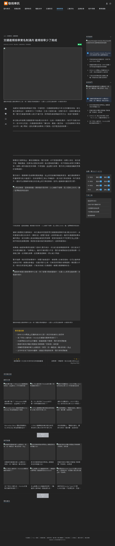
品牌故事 (81, 8)
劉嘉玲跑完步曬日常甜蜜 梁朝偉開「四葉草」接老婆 (38, 344)
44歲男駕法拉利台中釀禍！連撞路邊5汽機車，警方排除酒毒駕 (42, 341)
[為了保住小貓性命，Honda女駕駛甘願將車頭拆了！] (16, 476)
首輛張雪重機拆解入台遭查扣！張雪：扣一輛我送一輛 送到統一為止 (44, 347)
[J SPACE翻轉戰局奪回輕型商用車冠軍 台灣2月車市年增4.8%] (42, 415)
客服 (37, 538)
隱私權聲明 (60, 538)
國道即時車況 (92, 201)
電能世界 (38, 8)
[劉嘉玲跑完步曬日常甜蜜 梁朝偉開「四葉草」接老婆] (69, 451)
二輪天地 (70, 8)
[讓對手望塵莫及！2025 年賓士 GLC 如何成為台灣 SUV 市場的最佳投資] (69, 391)
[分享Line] (6, 114)
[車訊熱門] (110, 82)
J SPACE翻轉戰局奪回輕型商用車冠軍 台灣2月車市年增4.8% (42, 426)
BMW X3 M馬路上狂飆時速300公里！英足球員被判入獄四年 (41, 334)
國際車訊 (28, 8)
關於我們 (80, 538)
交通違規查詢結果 (93, 208)
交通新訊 (49, 8)
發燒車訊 (9, 35)
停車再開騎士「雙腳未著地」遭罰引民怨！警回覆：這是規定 (69, 426)
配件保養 (91, 8)
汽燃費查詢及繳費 (93, 212)
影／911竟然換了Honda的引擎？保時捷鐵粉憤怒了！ (41, 402)
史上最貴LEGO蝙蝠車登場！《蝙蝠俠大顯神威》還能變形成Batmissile (42, 487)
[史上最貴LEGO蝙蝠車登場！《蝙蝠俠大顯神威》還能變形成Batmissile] (42, 476)
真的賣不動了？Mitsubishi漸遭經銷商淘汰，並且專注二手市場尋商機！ (15, 402)
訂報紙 (74, 538)
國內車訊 (7, 8)
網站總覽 (87, 538)
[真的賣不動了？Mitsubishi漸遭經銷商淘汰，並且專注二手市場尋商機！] (16, 391)
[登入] (106, 3)
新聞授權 (42, 538)
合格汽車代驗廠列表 (94, 204)
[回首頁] (14, 3)
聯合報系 (67, 538)
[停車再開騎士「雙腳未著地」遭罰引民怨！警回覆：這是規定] (69, 415)
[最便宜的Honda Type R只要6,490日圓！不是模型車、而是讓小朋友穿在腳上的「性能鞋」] (69, 476)
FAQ (33, 538)
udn (5, 35)
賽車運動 (102, 8)
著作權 (54, 538)
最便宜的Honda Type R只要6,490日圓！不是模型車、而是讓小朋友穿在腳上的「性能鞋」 (69, 487)
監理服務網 (91, 215)
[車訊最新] (110, 36)
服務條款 (49, 538)
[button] (110, 3)
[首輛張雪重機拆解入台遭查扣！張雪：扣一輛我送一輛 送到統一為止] (16, 451)
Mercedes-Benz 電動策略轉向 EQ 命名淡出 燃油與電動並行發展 (15, 426)
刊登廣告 (28, 538)
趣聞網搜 (60, 8)
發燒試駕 (17, 8)
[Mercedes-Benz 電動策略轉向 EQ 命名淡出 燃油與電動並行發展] (16, 415)
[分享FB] (6, 109)
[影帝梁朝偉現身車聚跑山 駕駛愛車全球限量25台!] (42, 451)
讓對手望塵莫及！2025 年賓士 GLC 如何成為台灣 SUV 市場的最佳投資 (69, 402)
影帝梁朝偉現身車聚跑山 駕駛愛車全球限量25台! (42, 463)
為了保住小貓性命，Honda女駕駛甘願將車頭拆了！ (38, 338)
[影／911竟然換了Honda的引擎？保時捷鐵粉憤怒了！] (42, 391)
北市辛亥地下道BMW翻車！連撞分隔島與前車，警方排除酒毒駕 (43, 350)
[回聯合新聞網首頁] (6, 3)
